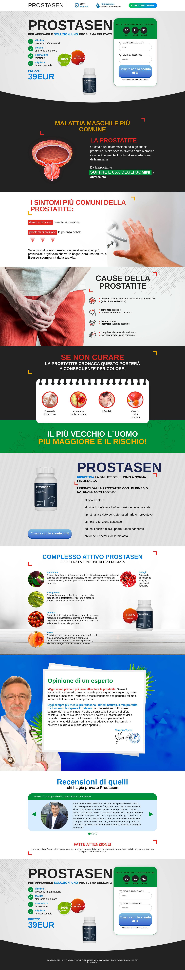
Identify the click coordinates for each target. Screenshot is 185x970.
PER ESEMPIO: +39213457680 (130, 55)
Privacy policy (92, 962)
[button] (89, 834)
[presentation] (34, 814)
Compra (135, 70)
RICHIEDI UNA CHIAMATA (142, 5)
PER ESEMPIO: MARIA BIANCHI (131, 43)
